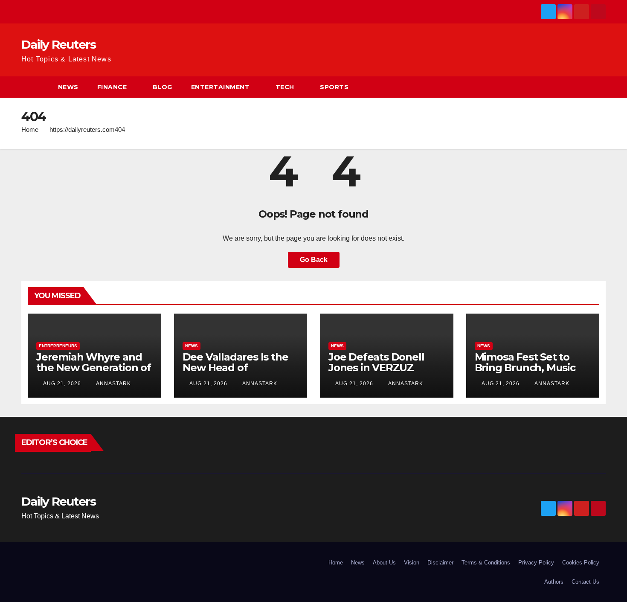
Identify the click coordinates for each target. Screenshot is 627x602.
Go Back (314, 259)
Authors (553, 582)
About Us (384, 562)
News (68, 87)
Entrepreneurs (58, 345)
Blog (162, 87)
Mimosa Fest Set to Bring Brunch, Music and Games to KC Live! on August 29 (530, 373)
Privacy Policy (536, 562)
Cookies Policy (580, 562)
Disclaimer (440, 562)
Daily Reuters (58, 44)
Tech (285, 87)
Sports (334, 87)
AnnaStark (113, 384)
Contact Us (585, 582)
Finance (112, 87)
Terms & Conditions (486, 562)
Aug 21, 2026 (62, 384)
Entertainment (220, 87)
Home (29, 129)
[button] (599, 86)
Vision (411, 562)
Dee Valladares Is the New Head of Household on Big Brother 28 (235, 373)
